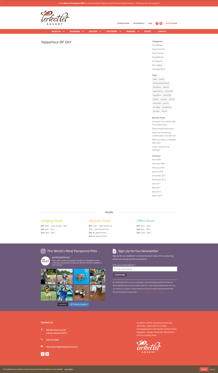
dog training (169, 91)
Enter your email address (124, 265)
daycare (161, 79)
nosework (164, 99)
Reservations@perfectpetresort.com (62, 347)
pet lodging (156, 107)
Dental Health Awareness (161, 83)
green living (167, 95)
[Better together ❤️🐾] (97, 276)
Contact (162, 31)
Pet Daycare (157, 61)
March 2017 (157, 195)
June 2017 (156, 183)
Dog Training (157, 53)
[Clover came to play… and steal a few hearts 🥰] (81, 276)
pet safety (156, 111)
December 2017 (159, 175)
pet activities (157, 103)
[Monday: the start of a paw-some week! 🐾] (81, 292)
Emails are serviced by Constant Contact (150, 292)
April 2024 (156, 159)
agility (155, 79)
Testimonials (139, 23)
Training (130, 31)
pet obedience (166, 107)
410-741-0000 (171, 23)
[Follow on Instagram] (160, 23)
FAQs (150, 23)
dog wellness (157, 95)
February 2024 (158, 163)
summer (164, 111)
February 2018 (158, 167)
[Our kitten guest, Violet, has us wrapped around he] (97, 292)
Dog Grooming (158, 49)
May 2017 (156, 187)
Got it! (204, 369)
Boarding (75, 31)
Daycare (93, 31)
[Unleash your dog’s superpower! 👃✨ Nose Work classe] (48, 276)
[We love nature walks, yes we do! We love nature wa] (48, 292)
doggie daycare (158, 91)
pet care (165, 103)
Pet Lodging (157, 65)
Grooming (112, 31)
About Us (56, 31)
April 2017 (156, 191)
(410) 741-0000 (52, 340)
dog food (166, 87)
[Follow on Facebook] (157, 23)
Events (147, 31)
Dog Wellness (158, 57)
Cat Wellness (157, 45)
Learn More (68, 369)
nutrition (171, 99)
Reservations (123, 23)
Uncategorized (158, 69)
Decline (212, 369)
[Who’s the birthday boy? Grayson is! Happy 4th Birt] (64, 292)
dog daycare (157, 87)
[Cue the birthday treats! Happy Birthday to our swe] (64, 276)
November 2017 (159, 179)
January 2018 (157, 171)
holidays (155, 99)
